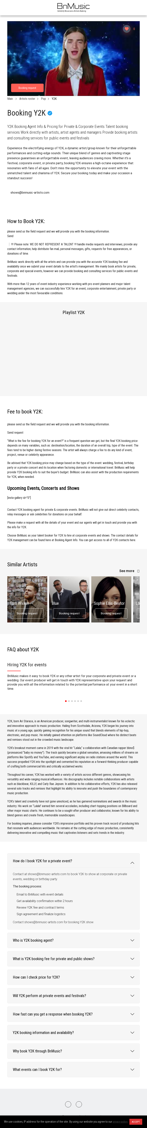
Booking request (27, 613)
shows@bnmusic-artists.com (30, 192)
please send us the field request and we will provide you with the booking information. (58, 234)
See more (127, 571)
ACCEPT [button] (136, 1121)
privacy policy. (120, 1121)
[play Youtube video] (73, 58)
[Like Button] (127, 29)
